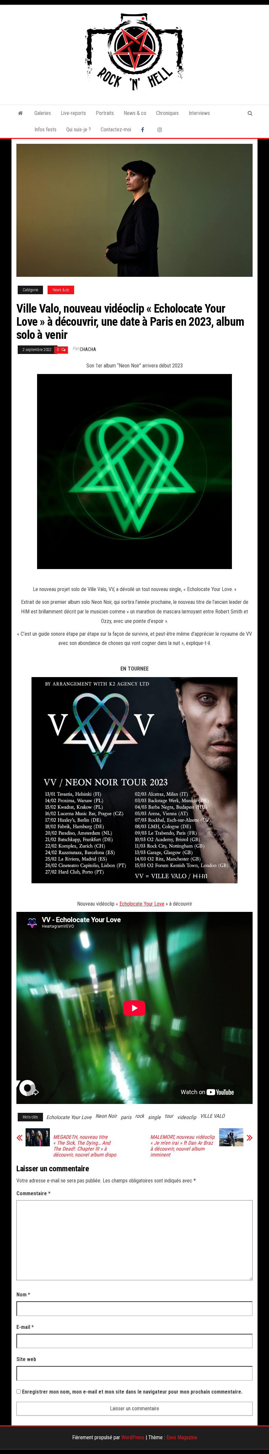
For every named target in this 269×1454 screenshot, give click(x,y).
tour (169, 1116)
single (154, 1117)
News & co (135, 113)
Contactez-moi (116, 129)
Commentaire (33, 1193)
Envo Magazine (181, 1437)
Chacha (88, 349)
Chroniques (167, 113)
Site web (26, 1359)
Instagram (161, 129)
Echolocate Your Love (141, 904)
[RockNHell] (20, 113)
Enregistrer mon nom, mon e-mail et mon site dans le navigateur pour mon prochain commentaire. (132, 1392)
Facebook (144, 129)
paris (126, 1117)
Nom (23, 1294)
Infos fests (45, 129)
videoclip (186, 1117)
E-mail (25, 1327)
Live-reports (73, 113)
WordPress (132, 1437)
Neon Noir (106, 1116)
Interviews (199, 113)
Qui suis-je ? (78, 129)
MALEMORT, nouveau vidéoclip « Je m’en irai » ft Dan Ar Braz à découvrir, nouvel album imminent (182, 1146)
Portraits (105, 113)
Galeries (42, 113)
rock (139, 1116)
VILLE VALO (212, 1116)
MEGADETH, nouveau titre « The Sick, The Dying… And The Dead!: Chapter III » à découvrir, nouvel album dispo (84, 1146)
